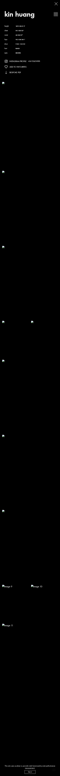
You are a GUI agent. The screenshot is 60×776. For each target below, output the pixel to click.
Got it (30, 772)
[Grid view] (56, 14)
